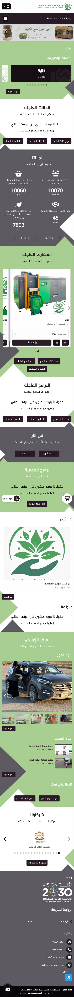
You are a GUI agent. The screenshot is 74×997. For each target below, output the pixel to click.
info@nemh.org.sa (56, 957)
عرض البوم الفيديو (25, 798)
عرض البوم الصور (49, 798)
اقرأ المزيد (8, 597)
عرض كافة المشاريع (49, 361)
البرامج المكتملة (13, 419)
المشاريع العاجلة (24, 361)
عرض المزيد (13, 91)
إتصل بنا (25, 238)
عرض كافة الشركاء (37, 863)
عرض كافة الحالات (61, 141)
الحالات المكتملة (13, 141)
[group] (37, 686)
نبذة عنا (49, 238)
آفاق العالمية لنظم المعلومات (31, 993)
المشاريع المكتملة (37, 369)
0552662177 (58, 942)
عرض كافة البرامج (61, 419)
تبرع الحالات (25, 453)
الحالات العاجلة (37, 141)
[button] (6, 32)
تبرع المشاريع (49, 453)
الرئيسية (64, 921)
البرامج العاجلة (37, 419)
